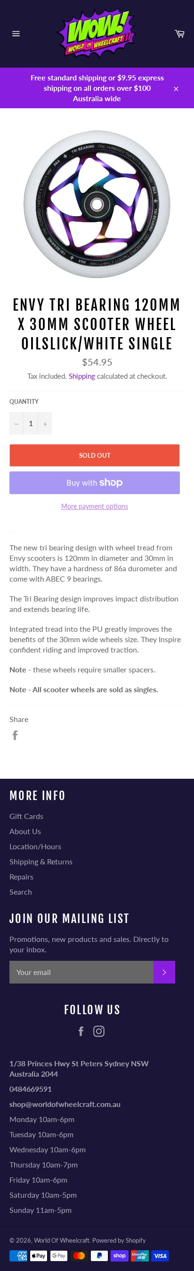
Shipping (82, 376)
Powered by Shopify (119, 1240)
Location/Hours (35, 846)
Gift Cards (26, 815)
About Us (25, 831)
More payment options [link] (94, 506)
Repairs (21, 876)
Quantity (24, 401)
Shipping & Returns (41, 861)
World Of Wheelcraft (61, 1240)
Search (20, 891)
